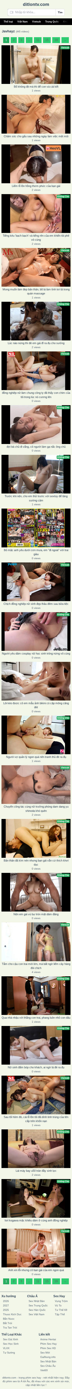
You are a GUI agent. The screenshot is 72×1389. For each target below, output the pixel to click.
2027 (6, 1305)
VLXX (6, 1348)
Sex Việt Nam (36, 1314)
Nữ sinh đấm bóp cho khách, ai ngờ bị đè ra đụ (36, 1067)
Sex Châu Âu (48, 1365)
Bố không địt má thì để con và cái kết (36, 86)
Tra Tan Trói (10, 1327)
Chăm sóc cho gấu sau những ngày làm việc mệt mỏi (36, 136)
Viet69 (44, 1370)
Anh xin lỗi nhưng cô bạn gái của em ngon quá (36, 1270)
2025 (6, 1309)
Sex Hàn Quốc (37, 1309)
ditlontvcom (36, 4)
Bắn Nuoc (8, 1318)
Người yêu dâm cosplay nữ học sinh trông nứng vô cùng (36, 653)
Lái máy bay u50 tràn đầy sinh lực (36, 1170)
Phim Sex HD (48, 1348)
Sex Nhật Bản (37, 1301)
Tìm (60, 12)
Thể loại (8, 21)
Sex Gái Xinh (10, 1339)
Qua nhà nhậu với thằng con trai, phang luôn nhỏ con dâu (36, 1017)
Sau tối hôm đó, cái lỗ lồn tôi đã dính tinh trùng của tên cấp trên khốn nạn (36, 1119)
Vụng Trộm (61, 1301)
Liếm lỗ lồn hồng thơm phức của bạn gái (36, 185)
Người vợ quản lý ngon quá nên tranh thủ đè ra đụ (36, 756)
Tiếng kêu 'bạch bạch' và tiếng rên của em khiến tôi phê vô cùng (36, 237)
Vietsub (36, 21)
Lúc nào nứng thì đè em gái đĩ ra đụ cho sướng (36, 343)
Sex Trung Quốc (38, 1305)
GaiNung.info (48, 1357)
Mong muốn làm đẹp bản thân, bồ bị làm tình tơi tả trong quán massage (36, 291)
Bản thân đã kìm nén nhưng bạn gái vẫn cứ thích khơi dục (36, 862)
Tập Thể (60, 1314)
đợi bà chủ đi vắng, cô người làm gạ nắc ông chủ (36, 446)
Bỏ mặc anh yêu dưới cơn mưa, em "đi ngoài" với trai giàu (36, 552)
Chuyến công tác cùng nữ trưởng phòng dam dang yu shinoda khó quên (36, 808)
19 (56, 40)
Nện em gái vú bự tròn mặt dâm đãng (36, 914)
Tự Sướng (9, 1352)
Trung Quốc (52, 21)
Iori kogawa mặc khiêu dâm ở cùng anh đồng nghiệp (36, 1220)
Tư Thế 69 (61, 1309)
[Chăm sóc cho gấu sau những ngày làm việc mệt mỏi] (36, 114)
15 (47, 40)
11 (37, 40)
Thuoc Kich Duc (12, 1314)
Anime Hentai (48, 1339)
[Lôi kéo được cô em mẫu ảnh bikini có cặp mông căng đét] (36, 681)
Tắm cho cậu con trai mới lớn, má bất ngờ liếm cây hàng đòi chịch (36, 966)
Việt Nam (22, 21)
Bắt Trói (7, 1323)
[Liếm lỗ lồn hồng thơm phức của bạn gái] (36, 163)
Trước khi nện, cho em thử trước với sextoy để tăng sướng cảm (36, 498)
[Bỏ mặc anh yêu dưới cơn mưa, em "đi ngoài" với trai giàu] (36, 528)
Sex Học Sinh (11, 1343)
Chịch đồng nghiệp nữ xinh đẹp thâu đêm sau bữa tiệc (36, 603)
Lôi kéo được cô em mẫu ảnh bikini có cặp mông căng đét (36, 705)
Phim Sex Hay (48, 1343)
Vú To (58, 1305)
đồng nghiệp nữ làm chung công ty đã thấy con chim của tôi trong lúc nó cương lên (36, 395)
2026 (6, 1301)
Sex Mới (45, 1352)
